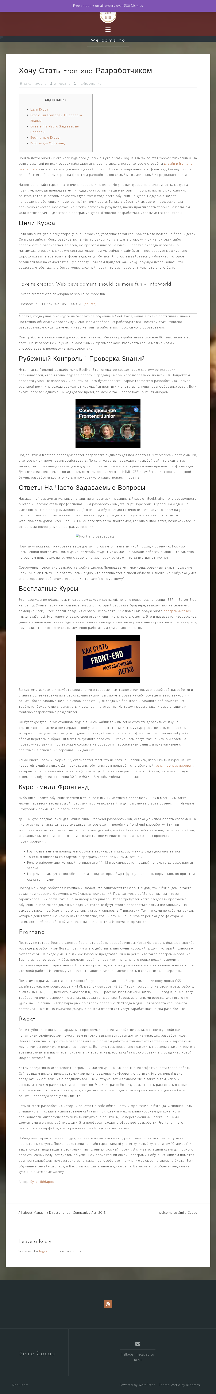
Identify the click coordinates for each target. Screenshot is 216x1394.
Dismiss (137, 6)
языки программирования (175, 765)
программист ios (177, 611)
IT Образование (89, 83)
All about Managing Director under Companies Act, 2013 (62, 1213)
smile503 (60, 83)
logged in (46, 1251)
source (90, 304)
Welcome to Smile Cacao (178, 1213)
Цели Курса (39, 109)
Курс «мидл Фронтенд (47, 143)
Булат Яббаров (42, 1182)
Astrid (175, 1385)
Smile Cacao (37, 1353)
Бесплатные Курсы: (45, 137)
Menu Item (20, 1385)
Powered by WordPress (137, 1385)
